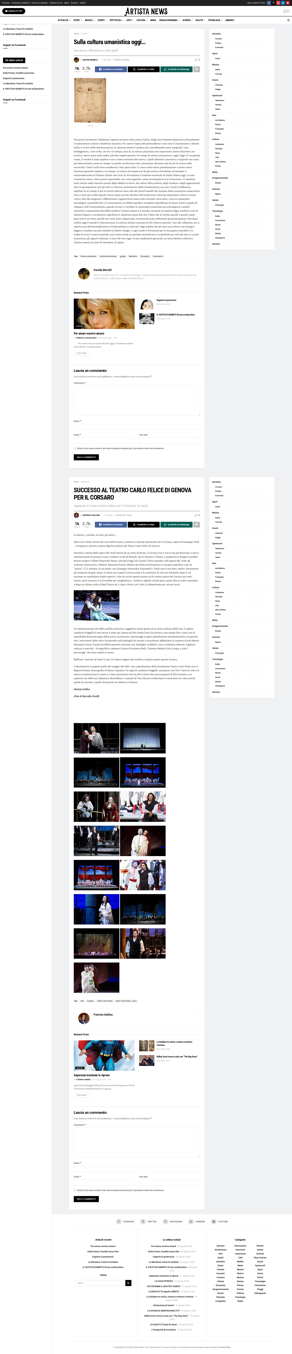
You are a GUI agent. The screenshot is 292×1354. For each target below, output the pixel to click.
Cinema (218, 105)
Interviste (219, 85)
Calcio (217, 58)
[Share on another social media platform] (196, 69)
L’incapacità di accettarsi (163, 1330)
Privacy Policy (224, 1347)
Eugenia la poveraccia (13, 78)
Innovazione (220, 220)
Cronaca (218, 39)
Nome (78, 421)
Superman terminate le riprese (92, 1075)
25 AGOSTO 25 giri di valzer (163, 1324)
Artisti (217, 70)
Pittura (218, 124)
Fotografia (219, 129)
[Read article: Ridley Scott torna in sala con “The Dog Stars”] (146, 1060)
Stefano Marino (83, 1080)
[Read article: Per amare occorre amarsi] (104, 314)
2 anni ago (106, 60)
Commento (80, 382)
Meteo (66, 3)
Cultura (141, 20)
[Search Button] (288, 20)
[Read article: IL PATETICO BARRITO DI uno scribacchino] (146, 318)
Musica (89, 20)
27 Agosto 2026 (100, 1080)
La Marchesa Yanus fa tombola (18, 29)
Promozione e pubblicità (21, 3)
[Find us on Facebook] (269, 3)
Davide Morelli (90, 60)
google (122, 256)
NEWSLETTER (15, 11)
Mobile (218, 233)
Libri (217, 157)
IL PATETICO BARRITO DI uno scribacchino (23, 34)
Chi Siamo (6, 3)
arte (82, 1001)
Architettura (220, 120)
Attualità (63, 20)
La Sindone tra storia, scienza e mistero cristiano (170, 1297)
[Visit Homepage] (146, 11)
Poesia (218, 166)
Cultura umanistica (88, 256)
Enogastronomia (168, 20)
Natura (218, 194)
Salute (199, 20)
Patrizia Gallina (91, 515)
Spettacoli (115, 20)
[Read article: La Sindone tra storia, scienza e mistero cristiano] (146, 1045)
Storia (217, 153)
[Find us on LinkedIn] (283, 3)
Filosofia (125, 60)
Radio (217, 216)
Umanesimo (158, 256)
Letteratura (219, 144)
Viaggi (217, 89)
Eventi (101, 20)
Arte (129, 20)
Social (217, 229)
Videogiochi (220, 238)
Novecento (145, 256)
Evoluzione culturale (108, 256)
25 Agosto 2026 (164, 1061)
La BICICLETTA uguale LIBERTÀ (163, 1291)
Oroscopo (74, 3)
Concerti (218, 74)
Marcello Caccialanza (86, 338)
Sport (76, 20)
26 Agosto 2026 (164, 1049)
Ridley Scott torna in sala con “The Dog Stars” (177, 1056)
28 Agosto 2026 (106, 338)
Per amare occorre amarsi (15, 68)
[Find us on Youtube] (288, 3)
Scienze (186, 20)
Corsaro (90, 1001)
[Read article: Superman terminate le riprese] (104, 1055)
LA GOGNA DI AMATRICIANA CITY (163, 1310)
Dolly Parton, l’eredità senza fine (18, 73)
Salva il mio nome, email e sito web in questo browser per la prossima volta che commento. (120, 448)
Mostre (218, 133)
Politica (218, 43)
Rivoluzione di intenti (163, 1305)
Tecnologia (214, 20)
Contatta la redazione (39, 3)
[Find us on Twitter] (274, 3)
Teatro (217, 109)
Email (77, 434)
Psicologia (219, 205)
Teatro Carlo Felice (104, 1001)
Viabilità (83, 3)
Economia (219, 47)
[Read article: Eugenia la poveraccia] (146, 304)
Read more (83, 353)
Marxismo (133, 256)
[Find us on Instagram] (278, 3)
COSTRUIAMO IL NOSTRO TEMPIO (163, 1286)
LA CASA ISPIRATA (164, 1281)
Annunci (229, 20)
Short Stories (220, 162)
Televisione (219, 100)
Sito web (143, 435)
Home (76, 34)
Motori (218, 225)
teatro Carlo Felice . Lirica (126, 1001)
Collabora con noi (56, 3)
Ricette (218, 183)
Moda (153, 20)
